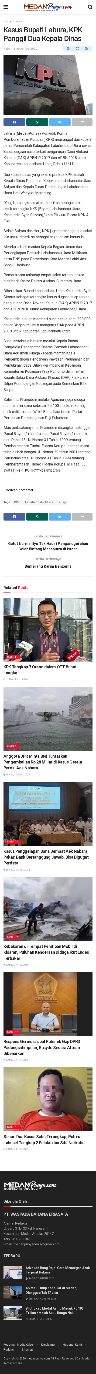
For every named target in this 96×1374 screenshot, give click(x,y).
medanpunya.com (38, 1358)
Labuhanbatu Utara (39, 502)
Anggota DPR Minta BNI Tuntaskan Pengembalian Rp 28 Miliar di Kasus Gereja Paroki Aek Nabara (42, 762)
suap (62, 502)
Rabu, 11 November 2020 (20, 48)
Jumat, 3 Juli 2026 (16, 679)
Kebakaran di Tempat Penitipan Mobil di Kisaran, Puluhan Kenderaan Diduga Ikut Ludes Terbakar (46, 952)
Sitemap (27, 1349)
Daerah (19, 21)
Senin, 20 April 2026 (18, 774)
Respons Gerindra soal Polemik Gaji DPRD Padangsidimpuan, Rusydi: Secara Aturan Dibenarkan (41, 1047)
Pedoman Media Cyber (18, 1344)
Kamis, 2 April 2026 (17, 965)
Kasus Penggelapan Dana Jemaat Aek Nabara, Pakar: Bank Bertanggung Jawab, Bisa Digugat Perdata (46, 857)
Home (7, 21)
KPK (17, 502)
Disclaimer (48, 1344)
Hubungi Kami (72, 1344)
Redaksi (8, 1349)
